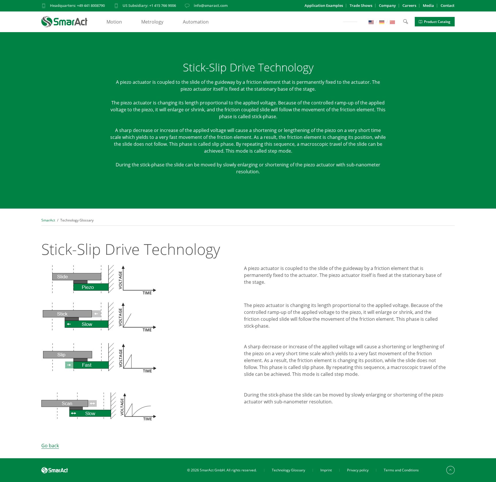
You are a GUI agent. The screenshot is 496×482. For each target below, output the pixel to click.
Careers (409, 5)
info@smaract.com (211, 5)
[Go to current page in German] (381, 21)
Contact (447, 5)
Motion (114, 22)
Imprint (326, 470)
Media (428, 5)
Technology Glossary (288, 470)
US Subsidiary (149, 5)
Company (387, 5)
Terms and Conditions (401, 470)
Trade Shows (361, 5)
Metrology (152, 22)
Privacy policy (358, 470)
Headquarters (77, 5)
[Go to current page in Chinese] (392, 21)
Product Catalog (437, 21)
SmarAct (48, 220)
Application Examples (324, 5)
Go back (50, 445)
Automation (196, 22)
